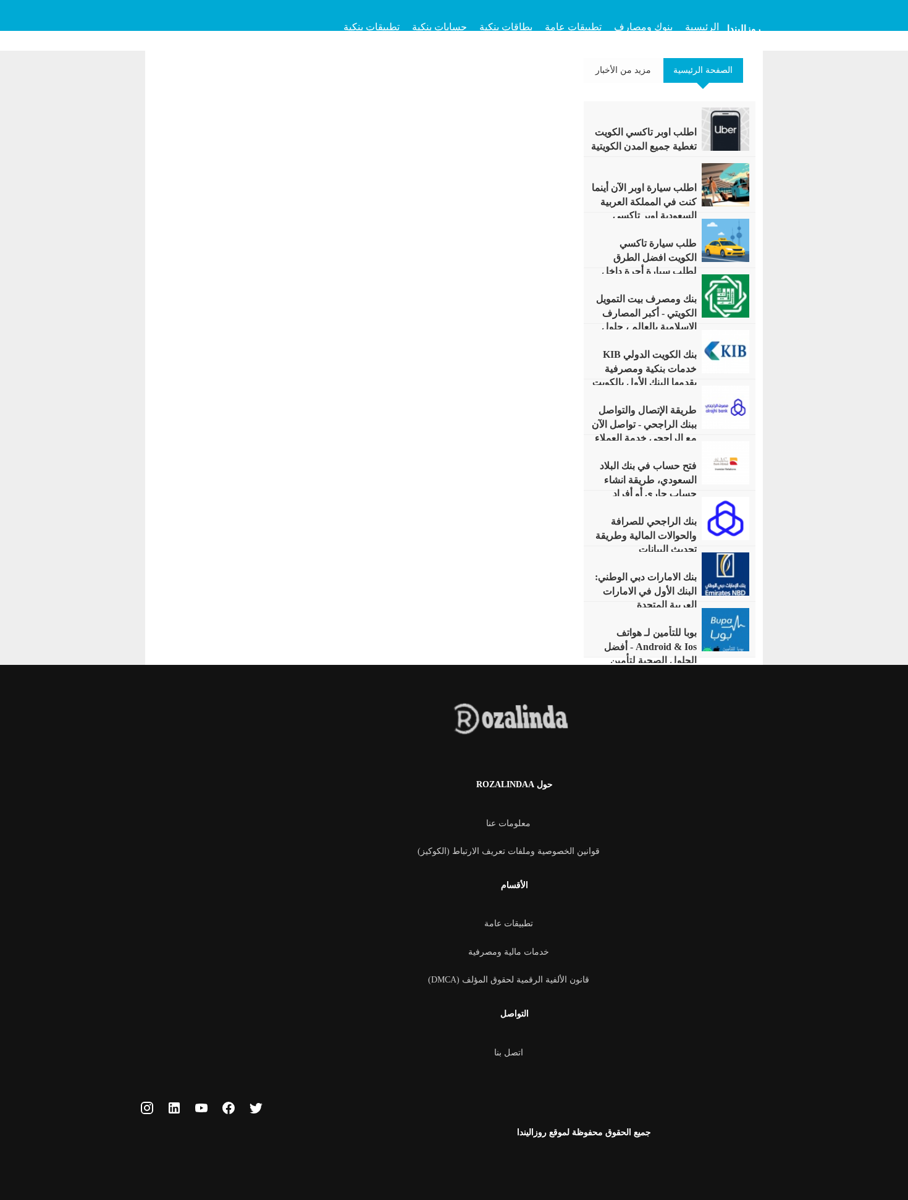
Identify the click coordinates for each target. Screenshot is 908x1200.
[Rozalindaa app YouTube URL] (201, 1110)
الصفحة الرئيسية (703, 70)
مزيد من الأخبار (623, 70)
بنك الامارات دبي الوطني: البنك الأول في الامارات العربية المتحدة (646, 591)
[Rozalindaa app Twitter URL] (255, 1110)
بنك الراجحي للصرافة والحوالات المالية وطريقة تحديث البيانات (646, 535)
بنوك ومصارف (643, 27)
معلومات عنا (508, 823)
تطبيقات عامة (573, 27)
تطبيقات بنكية (371, 27)
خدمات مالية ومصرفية (508, 952)
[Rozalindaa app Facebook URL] (228, 1110)
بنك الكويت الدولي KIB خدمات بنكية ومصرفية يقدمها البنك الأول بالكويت (644, 368)
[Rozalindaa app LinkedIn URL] (174, 1110)
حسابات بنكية (439, 27)
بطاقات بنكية (505, 27)
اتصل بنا (508, 1052)
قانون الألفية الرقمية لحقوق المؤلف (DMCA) (508, 979)
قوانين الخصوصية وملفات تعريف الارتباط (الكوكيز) (509, 851)
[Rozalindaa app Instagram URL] (147, 1110)
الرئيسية (702, 27)
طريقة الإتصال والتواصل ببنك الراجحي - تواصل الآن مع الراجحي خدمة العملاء (644, 424)
